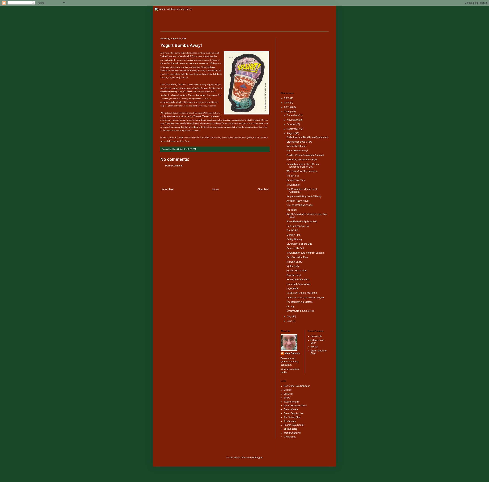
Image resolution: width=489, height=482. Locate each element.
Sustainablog (290, 429)
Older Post (262, 189)
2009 (287, 98)
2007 (287, 107)
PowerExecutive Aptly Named (302, 221)
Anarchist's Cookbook (188, 70)
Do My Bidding (294, 239)
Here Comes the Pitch (298, 279)
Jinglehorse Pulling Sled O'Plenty (304, 196)
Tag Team (292, 210)
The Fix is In (293, 175)
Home (215, 189)
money (214, 95)
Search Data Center (294, 425)
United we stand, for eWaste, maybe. (305, 297)
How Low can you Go (298, 226)
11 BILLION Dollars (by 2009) (302, 293)
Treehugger (290, 421)
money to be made (179, 91)
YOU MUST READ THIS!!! (300, 205)
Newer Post (167, 189)
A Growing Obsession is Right (302, 159)
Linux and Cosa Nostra (298, 284)
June (290, 321)
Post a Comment (173, 165)
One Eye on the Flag (297, 257)
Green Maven (291, 409)
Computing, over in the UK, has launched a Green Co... (303, 165)
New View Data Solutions (297, 386)
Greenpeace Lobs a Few (299, 141)
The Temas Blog (292, 417)
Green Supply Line (293, 413)
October (291, 124)
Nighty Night (293, 266)
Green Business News (295, 405)
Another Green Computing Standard (305, 155)
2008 (287, 102)
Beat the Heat (294, 275)
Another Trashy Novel (298, 201)
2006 (287, 111)
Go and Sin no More (297, 270)
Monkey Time (293, 235)
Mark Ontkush (292, 353)
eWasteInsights (292, 401)
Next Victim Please (296, 146)
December (292, 115)
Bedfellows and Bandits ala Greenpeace (307, 137)
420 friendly (174, 63)
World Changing (292, 433)
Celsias (287, 390)
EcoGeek (288, 394)
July (289, 316)
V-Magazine (290, 436)
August (291, 133)
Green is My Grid (295, 248)
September (293, 129)
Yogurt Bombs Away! (181, 45)
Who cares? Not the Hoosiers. (302, 171)
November (292, 120)
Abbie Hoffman (208, 67)
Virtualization (293, 184)
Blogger (258, 457)
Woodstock (165, 70)
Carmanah (316, 336)
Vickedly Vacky (294, 261)
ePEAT (287, 397)
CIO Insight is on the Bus (299, 244)
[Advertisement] (215, 177)
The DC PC (292, 230)
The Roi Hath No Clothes (300, 302)
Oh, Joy (290, 306)
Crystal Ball (292, 288)
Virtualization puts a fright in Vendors (305, 253)
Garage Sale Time (296, 180)
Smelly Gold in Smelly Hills (300, 311)
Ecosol (314, 346)
